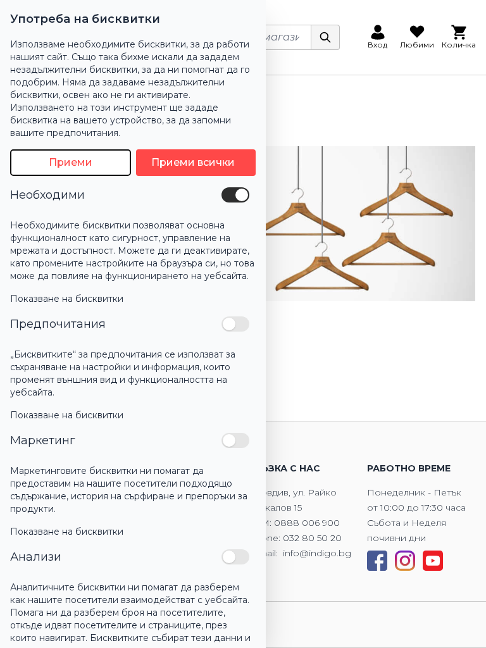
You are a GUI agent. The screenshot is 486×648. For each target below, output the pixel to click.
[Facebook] (377, 561)
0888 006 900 (307, 522)
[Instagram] (405, 561)
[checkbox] (235, 194)
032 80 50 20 (312, 538)
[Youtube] (433, 561)
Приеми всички (193, 162)
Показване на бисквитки (66, 298)
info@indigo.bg (317, 553)
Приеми (70, 162)
